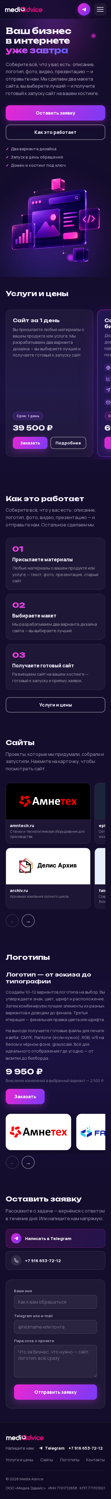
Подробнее (68, 443)
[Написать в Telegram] (84, 9)
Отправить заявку (55, 1392)
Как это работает (55, 132)
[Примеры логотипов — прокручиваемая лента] (55, 1133)
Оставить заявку (55, 113)
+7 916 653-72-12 (86, 1448)
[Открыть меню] (100, 9)
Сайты (46, 1459)
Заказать (30, 443)
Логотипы (69, 1459)
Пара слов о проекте (34, 1340)
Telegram (55, 1448)
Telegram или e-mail (33, 1315)
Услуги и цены (55, 705)
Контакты (95, 1459)
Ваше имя (23, 1290)
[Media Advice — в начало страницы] (24, 9)
